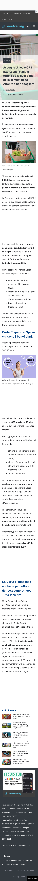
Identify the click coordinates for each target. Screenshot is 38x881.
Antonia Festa (9, 90)
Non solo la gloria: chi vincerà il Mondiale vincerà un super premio (21, 761)
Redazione (17, 13)
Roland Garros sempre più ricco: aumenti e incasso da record (21, 716)
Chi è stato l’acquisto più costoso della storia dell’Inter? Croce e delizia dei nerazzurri (20, 734)
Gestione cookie (32, 878)
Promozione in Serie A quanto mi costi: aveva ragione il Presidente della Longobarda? (20, 725)
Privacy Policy (7, 19)
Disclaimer (27, 13)
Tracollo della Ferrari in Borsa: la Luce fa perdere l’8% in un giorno (20, 753)
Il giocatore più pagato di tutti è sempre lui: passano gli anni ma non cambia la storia (21, 744)
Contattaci (6, 849)
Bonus (7, 61)
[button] (28, 26)
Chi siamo (6, 13)
